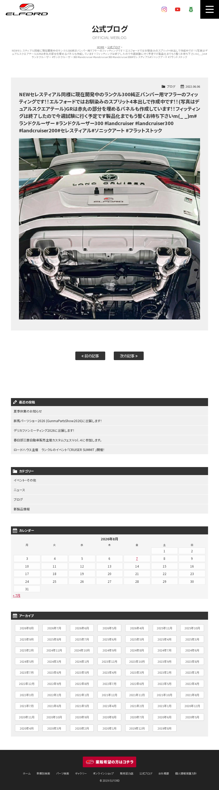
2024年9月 (109, 650)
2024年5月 (27, 661)
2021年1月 (164, 706)
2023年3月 (137, 672)
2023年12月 (109, 661)
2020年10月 (54, 717)
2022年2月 (54, 695)
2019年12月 (137, 728)
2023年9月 (164, 661)
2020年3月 (54, 728)
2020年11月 (26, 717)
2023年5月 (82, 672)
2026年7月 (54, 628)
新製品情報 (22, 509)
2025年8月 (54, 639)
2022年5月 (164, 683)
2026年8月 (27, 628)
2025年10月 (192, 628)
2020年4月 (27, 728)
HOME (100, 47)
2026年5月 (109, 628)
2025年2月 (27, 650)
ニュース (19, 489)
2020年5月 (192, 717)
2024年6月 (192, 650)
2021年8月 (192, 695)
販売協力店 (126, 773)
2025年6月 (109, 639)
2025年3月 (192, 639)
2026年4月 (137, 628)
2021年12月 (109, 695)
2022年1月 (82, 695)
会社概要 (163, 773)
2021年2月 (137, 706)
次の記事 (127, 356)
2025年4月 (164, 639)
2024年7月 (164, 650)
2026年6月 (82, 628)
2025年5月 (137, 639)
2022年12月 (26, 683)
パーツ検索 (62, 773)
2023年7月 (27, 672)
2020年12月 (192, 706)
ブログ (171, 86)
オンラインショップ (103, 773)
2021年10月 (164, 695)
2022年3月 (27, 695)
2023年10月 (137, 661)
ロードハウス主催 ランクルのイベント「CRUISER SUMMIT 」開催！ (59, 449)
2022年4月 (192, 683)
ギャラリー (81, 773)
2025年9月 (27, 639)
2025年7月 (82, 639)
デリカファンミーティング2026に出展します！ (44, 430)
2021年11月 (137, 695)
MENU (209, 9)
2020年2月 (82, 728)
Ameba (191, 9)
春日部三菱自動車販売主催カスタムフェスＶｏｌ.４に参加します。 (58, 440)
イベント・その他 (25, 480)
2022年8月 (82, 683)
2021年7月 (27, 706)
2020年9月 (82, 717)
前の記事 (91, 356)
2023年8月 (192, 661)
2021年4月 (109, 706)
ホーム (26, 773)
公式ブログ (113, 47)
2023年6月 (54, 672)
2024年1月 (82, 661)
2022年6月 (137, 683)
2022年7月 (109, 683)
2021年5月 (82, 706)
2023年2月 (164, 672)
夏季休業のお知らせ (28, 411)
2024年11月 (54, 650)
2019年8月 (164, 728)
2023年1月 (192, 672)
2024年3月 (54, 661)
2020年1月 (109, 728)
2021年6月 (54, 706)
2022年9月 (54, 683)
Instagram (164, 9)
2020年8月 (109, 717)
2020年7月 (137, 717)
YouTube (177, 9)
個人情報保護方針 (186, 773)
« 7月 (16, 595)
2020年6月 (164, 717)
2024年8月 (137, 650)
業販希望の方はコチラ (109, 762)
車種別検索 (43, 773)
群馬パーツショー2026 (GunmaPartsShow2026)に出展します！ (58, 420)
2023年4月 (109, 672)
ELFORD (26, 9)
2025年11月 (164, 628)
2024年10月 (82, 650)
